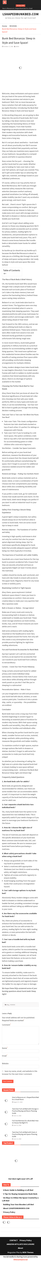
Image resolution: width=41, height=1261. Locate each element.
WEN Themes (28, 1252)
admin (17, 46)
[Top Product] (16, 1174)
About (20, 1248)
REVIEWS (12, 1005)
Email (4, 1056)
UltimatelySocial (20, 1259)
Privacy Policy (9, 1212)
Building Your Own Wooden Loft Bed (18, 1204)
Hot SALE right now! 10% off (20, 1179)
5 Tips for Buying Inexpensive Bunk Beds (20, 1194)
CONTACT (14, 1240)
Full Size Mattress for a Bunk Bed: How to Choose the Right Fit (25, 1122)
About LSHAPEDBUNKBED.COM (16, 1208)
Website (5, 1063)
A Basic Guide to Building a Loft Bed (18, 1190)
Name (4, 1048)
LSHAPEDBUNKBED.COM (20, 14)
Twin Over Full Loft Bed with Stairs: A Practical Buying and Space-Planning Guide (24, 1134)
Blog (8, 1005)
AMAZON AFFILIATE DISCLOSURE (20, 1244)
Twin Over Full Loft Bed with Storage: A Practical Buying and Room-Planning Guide (25, 1111)
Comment (6, 1025)
